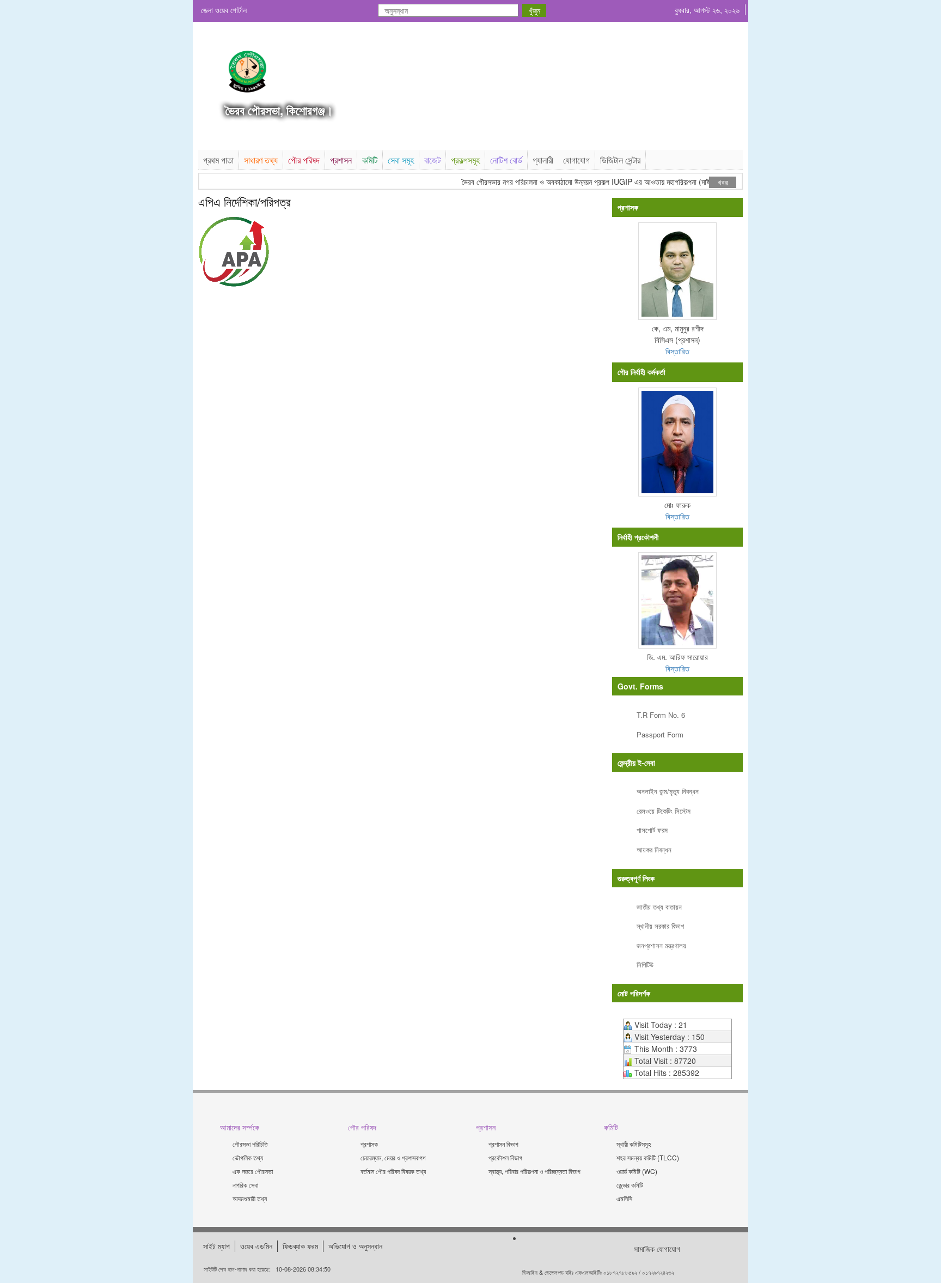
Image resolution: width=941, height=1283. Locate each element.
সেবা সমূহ (401, 160)
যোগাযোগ (576, 160)
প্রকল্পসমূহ (465, 160)
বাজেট (432, 160)
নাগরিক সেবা (245, 1184)
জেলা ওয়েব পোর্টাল (224, 9)
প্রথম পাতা (218, 160)
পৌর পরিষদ (304, 160)
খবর (723, 182)
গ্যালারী (543, 160)
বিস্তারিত (677, 351)
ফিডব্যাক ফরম (300, 1245)
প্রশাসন (341, 160)
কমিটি (369, 160)
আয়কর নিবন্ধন (654, 849)
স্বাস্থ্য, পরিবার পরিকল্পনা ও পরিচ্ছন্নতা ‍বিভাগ (534, 1171)
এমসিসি (624, 1198)
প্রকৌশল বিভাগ (505, 1157)
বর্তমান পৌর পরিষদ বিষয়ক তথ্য (393, 1171)
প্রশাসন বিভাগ (503, 1143)
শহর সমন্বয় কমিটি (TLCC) (647, 1157)
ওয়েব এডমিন (256, 1245)
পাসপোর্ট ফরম (652, 830)
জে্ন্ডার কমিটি (629, 1184)
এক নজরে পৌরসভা (253, 1171)
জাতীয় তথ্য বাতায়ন (659, 906)
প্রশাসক (369, 1143)
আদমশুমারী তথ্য (250, 1198)
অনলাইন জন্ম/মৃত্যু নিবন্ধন (668, 791)
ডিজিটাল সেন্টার (620, 160)
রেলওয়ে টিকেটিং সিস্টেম (664, 811)
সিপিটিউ (645, 964)
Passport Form (660, 734)
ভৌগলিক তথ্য (248, 1157)
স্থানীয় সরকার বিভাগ (660, 926)
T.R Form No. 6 (661, 715)
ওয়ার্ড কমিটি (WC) (636, 1171)
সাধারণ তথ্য (261, 160)
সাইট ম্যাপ (216, 1245)
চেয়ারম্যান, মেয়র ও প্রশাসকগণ (393, 1157)
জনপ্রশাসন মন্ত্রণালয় (661, 945)
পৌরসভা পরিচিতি (250, 1143)
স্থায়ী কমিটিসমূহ (633, 1143)
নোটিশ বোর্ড (506, 160)
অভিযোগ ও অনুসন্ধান (355, 1245)
